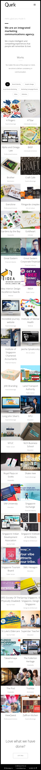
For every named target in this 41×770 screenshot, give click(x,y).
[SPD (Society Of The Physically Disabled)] (10, 586)
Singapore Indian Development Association (10, 537)
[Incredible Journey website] (10, 307)
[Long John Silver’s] (10, 404)
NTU (30, 416)
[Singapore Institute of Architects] (30, 522)
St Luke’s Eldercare (10, 631)
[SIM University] (10, 492)
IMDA (30, 288)
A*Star (30, 120)
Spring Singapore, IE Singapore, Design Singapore (30, 601)
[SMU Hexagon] (30, 556)
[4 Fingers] (10, 109)
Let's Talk (20, 755)
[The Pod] (10, 677)
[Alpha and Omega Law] (10, 136)
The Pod (11, 688)
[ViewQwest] (10, 704)
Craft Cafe (30, 177)
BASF (30, 147)
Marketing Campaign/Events (29, 89)
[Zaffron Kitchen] (30, 704)
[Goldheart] (30, 220)
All (7, 84)
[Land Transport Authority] (30, 374)
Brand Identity (16, 84)
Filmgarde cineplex (30, 204)
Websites (24, 94)
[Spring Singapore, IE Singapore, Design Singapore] (30, 586)
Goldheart (30, 231)
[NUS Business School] (30, 431)
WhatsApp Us (9, 768)
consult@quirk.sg (20, 768)
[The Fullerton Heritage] (30, 646)
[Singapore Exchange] (30, 492)
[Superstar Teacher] (30, 620)
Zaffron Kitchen (30, 715)
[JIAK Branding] (10, 374)
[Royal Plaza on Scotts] (10, 462)
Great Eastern (11, 258)
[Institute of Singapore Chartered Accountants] (10, 337)
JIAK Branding (10, 385)
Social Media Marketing (10, 89)
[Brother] (10, 166)
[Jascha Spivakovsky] (30, 337)
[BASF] (30, 136)
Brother (11, 177)
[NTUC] (10, 431)
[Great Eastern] (10, 247)
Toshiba (30, 688)
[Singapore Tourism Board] (10, 556)
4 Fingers (10, 120)
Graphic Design (29, 84)
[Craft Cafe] (30, 166)
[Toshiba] (30, 677)
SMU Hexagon (30, 567)
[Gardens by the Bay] (10, 220)
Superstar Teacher (30, 631)
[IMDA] (30, 277)
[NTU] (30, 404)
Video (15, 94)
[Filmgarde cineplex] (30, 193)
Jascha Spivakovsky (30, 349)
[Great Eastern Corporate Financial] (30, 247)
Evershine (10, 204)
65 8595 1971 (32, 768)
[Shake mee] (30, 462)
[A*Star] (30, 109)
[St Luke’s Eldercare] (10, 620)
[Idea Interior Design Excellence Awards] (10, 277)
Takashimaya (10, 658)
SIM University (11, 503)
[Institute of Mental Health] (30, 307)
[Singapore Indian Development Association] (10, 522)
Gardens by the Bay (10, 231)
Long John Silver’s (10, 416)
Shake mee (30, 473)
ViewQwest (10, 715)
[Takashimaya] (10, 646)
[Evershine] (10, 193)
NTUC (11, 443)
